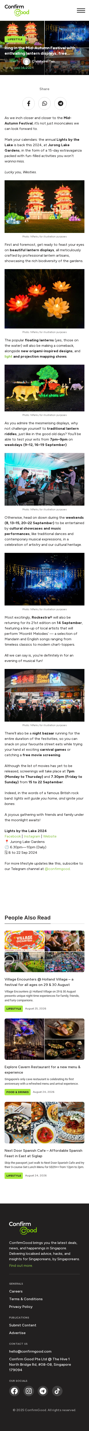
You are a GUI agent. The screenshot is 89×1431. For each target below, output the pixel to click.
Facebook (13, 836)
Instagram (32, 836)
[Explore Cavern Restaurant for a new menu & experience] (44, 1039)
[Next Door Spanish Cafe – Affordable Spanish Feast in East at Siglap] (44, 1122)
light (9, 356)
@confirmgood (57, 869)
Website (50, 836)
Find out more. (21, 1265)
